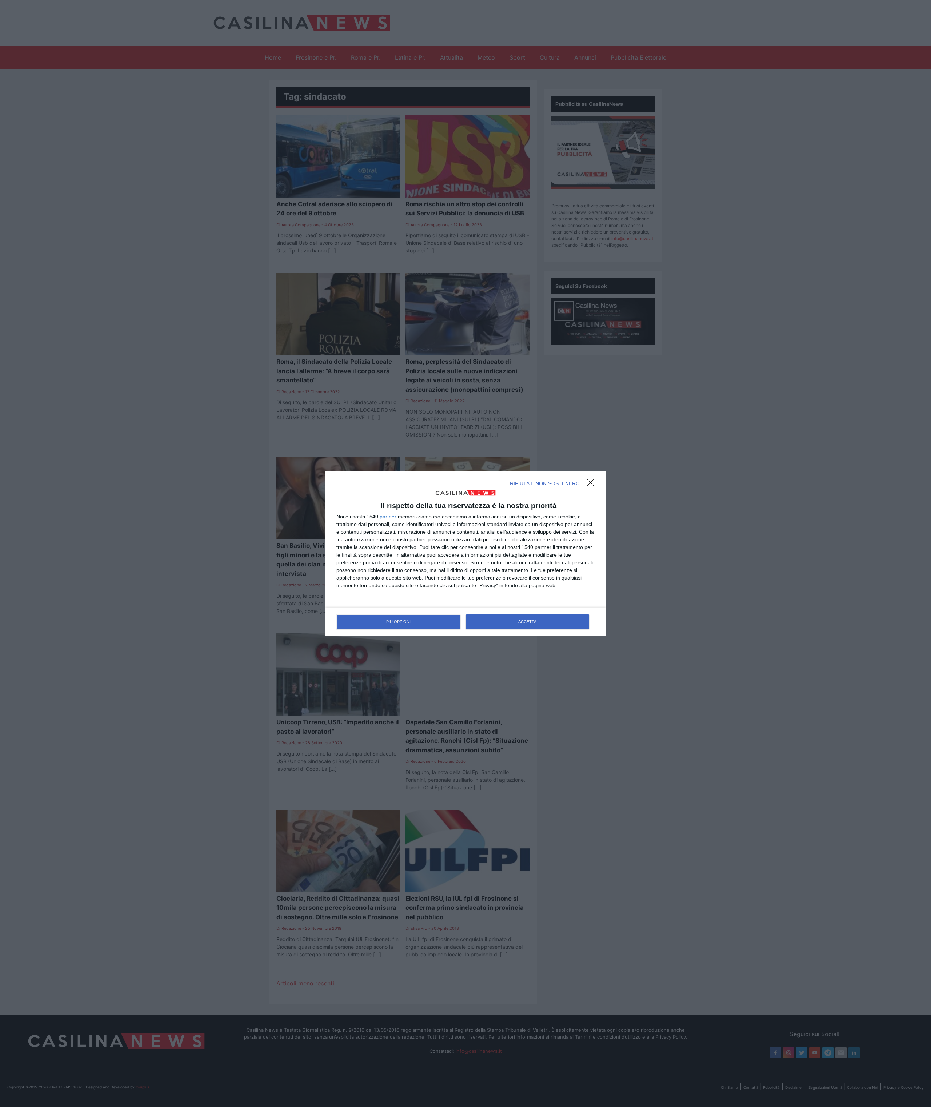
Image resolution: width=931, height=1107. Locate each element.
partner (388, 516)
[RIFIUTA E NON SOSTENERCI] (592, 484)
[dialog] (465, 553)
